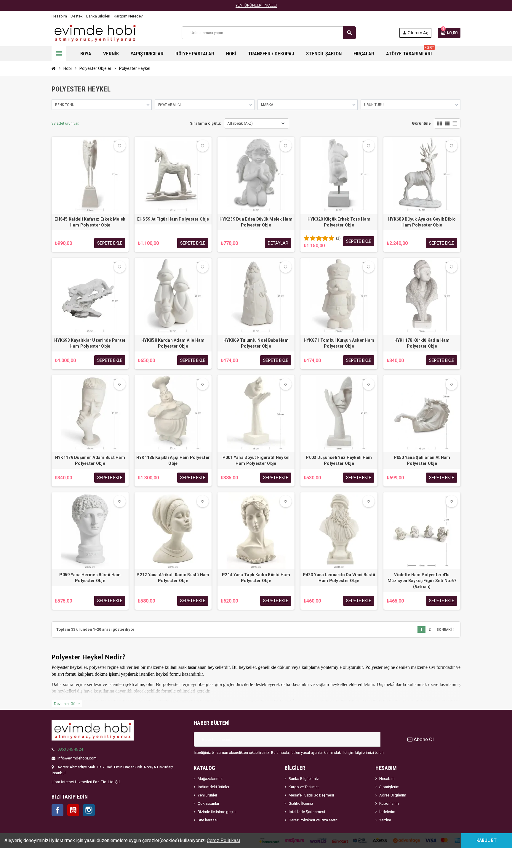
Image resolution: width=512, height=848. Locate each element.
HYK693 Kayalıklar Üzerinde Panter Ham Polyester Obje (90, 343)
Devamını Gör (67, 703)
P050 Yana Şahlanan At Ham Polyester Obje (422, 460)
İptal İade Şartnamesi (307, 812)
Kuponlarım (389, 803)
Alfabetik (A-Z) (240, 123)
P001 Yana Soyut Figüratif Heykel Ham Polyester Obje (256, 460)
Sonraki (446, 629)
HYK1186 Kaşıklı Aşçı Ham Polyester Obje (173, 460)
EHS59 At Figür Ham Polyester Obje (173, 219)
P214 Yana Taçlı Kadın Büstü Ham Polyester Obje (256, 577)
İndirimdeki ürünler (213, 787)
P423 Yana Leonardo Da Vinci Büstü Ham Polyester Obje (339, 577)
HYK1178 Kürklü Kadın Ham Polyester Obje (422, 343)
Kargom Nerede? (128, 16)
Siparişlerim (389, 787)
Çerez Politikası (223, 840)
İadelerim (387, 812)
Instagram (89, 810)
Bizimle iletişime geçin (217, 812)
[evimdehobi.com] (95, 32)
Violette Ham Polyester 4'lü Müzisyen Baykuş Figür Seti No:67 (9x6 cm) (422, 580)
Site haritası (207, 820)
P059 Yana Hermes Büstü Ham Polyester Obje (90, 577)
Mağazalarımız (210, 778)
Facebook (57, 810)
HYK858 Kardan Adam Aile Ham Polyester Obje (173, 343)
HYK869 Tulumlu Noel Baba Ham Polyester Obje (256, 343)
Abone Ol (423, 739)
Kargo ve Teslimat (304, 787)
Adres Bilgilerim (392, 795)
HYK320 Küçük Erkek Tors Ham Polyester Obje (339, 222)
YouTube (73, 810)
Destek (77, 16)
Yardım (385, 820)
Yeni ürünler (207, 795)
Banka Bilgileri (98, 16)
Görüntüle (421, 123)
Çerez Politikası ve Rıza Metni (313, 820)
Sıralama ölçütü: (205, 123)
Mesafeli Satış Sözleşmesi (311, 795)
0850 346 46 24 (70, 749)
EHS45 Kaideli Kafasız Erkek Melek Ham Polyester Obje (90, 222)
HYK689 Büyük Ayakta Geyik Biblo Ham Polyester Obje (422, 222)
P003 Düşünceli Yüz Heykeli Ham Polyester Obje (339, 460)
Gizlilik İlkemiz (301, 803)
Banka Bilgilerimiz (304, 778)
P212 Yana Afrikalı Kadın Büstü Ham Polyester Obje (173, 577)
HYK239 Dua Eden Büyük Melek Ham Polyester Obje (256, 222)
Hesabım (59, 16)
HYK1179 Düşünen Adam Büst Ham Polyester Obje (90, 460)
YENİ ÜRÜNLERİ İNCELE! (256, 5)
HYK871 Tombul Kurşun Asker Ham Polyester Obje (339, 343)
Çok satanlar (208, 803)
